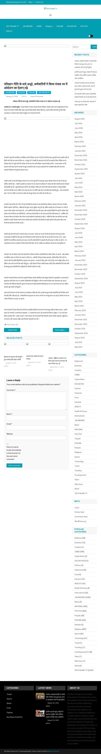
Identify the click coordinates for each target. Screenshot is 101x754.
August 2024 (80, 228)
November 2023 (81, 269)
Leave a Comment (36, 96)
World (77, 489)
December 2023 (81, 265)
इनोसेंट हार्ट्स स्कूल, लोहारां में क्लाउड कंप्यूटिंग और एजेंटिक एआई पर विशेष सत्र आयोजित (86, 75)
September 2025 (81, 169)
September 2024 (81, 224)
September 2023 (81, 279)
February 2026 (80, 146)
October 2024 (80, 219)
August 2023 (80, 283)
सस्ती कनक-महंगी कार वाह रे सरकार (34, 357)
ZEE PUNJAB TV (12, 26)
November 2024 (81, 215)
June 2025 (79, 183)
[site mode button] (90, 36)
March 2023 (79, 306)
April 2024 (79, 247)
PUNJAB (60, 26)
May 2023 (78, 297)
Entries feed (79, 512)
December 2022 (81, 319)
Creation (78, 370)
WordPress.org (80, 521)
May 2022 (78, 347)
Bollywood (79, 361)
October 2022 (80, 329)
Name (9, 414)
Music (77, 425)
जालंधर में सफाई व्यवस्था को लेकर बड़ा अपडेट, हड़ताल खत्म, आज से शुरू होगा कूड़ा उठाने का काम (85, 86)
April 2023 (79, 301)
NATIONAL (79, 429)
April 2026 (79, 137)
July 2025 (78, 178)
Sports (77, 457)
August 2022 (80, 338)
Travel (77, 466)
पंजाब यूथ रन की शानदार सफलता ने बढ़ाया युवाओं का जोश (85, 103)
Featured (78, 393)
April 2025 (79, 192)
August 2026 (80, 119)
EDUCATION (71, 26)
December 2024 (81, 210)
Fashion (78, 389)
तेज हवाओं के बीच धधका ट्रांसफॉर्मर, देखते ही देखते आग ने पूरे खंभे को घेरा (85, 95)
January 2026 (80, 151)
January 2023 (80, 315)
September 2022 (81, 333)
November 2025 (81, 160)
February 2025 (80, 201)
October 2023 (80, 274)
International (79, 416)
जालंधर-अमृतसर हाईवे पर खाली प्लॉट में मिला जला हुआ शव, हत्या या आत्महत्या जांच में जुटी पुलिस (86, 64)
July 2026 (78, 123)
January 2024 (80, 260)
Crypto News (79, 379)
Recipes (78, 448)
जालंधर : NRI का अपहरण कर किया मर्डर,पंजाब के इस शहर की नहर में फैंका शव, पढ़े (57, 360)
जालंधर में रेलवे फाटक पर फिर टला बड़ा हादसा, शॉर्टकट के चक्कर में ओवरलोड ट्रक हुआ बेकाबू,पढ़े (14, 330)
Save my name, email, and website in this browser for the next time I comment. (14, 453)
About (31, 2)
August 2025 (80, 174)
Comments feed (81, 517)
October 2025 (80, 165)
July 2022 (78, 342)
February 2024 (80, 256)
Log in (77, 508)
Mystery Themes (53, 751)
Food (76, 398)
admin (24, 96)
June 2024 (79, 237)
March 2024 (79, 251)
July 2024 (78, 233)
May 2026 (78, 133)
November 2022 (81, 324)
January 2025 (80, 206)
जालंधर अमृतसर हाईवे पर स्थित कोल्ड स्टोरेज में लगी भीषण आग (62, 330)
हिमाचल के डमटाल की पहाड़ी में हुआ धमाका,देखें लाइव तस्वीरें (13, 358)
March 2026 (79, 142)
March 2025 (79, 196)
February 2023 (80, 310)
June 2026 (79, 128)
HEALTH (9, 31)
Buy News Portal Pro (15, 717)
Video (77, 480)
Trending (78, 471)
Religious (49, 26)
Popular (78, 439)
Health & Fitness (81, 411)
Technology (79, 461)
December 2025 (81, 155)
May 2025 (78, 187)
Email (9, 424)
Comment (11, 390)
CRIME (39, 26)
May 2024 (78, 242)
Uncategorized (80, 475)
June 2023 (79, 292)
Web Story (79, 484)
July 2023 (78, 288)
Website (10, 434)
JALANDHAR (28, 26)
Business (78, 366)
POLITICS (84, 26)
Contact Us (39, 2)
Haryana (78, 402)
